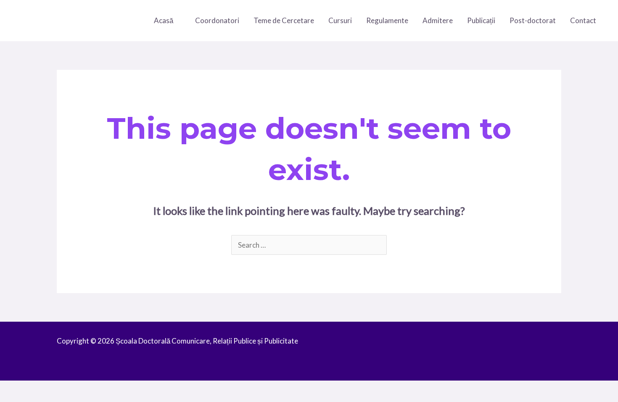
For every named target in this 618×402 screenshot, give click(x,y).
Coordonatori (217, 20)
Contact (583, 20)
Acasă (163, 20)
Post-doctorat (533, 20)
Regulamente (387, 20)
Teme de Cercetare (284, 20)
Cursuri (340, 20)
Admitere (438, 20)
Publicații (481, 20)
